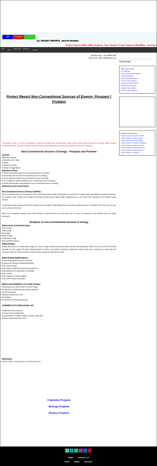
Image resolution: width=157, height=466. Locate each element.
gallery (88, 462)
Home (2, 48)
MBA (9, 49)
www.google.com (21, 361)
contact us (83, 458)
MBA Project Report (127, 69)
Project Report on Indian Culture (132, 138)
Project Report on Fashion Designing (133, 143)
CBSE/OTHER (17, 49)
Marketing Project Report (129, 78)
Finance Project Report (129, 81)
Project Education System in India (132, 136)
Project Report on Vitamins (130, 152)
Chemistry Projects (58, 400)
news (76, 462)
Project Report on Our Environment (133, 148)
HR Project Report (127, 76)
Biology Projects (59, 406)
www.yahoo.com (34, 361)
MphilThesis (26, 48)
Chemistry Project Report (129, 83)
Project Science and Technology (132, 140)
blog (67, 462)
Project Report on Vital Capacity (132, 150)
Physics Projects (59, 412)
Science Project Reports (129, 90)
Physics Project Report (128, 85)
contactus (35, 49)
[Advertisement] (39, 15)
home (70, 458)
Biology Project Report (128, 88)
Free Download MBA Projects (131, 73)
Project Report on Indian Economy (132, 145)
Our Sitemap (125, 71)
